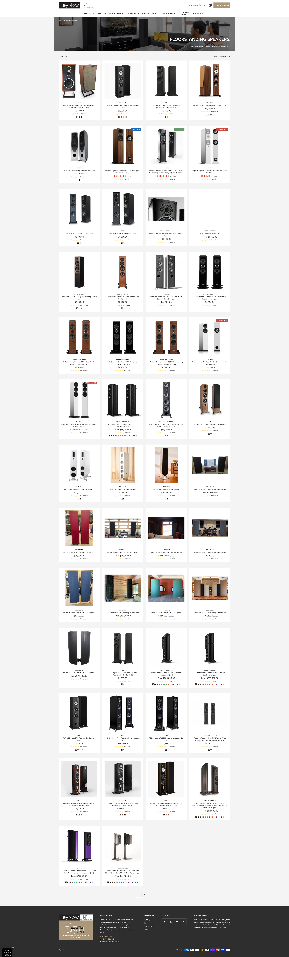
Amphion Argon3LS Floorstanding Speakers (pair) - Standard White (210, 363)
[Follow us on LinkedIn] (183, 921)
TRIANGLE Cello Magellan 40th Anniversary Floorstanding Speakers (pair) (123, 804)
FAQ (145, 923)
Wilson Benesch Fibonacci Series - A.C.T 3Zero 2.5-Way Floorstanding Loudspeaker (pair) (79, 872)
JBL (166, 103)
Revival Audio (79, 294)
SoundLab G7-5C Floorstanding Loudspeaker (210, 552)
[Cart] (210, 5)
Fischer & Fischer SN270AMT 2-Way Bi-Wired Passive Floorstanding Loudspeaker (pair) (210, 739)
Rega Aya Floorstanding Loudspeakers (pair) (79, 171)
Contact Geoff (222, 5)
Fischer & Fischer (166, 421)
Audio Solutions (209, 294)
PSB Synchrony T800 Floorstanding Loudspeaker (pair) (123, 739)
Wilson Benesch (166, 168)
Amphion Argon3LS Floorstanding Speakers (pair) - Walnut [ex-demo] (123, 172)
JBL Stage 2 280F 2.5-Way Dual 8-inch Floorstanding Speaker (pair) (166, 106)
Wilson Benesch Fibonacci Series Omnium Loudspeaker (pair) (210, 674)
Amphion (122, 168)
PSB (79, 231)
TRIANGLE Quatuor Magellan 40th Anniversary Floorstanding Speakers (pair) (79, 804)
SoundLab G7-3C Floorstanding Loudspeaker (79, 552)
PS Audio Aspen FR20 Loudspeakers (166, 489)
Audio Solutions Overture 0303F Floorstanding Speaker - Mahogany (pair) (79, 363)
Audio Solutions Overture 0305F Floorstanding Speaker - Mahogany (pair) (166, 363)
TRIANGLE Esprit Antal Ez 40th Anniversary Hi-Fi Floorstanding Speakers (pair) (166, 804)
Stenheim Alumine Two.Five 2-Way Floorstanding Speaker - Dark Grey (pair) (166, 298)
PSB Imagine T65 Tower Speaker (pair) (122, 233)
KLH (79, 103)
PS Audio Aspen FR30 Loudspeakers (123, 489)
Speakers (101, 13)
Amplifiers (89, 13)
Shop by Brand (169, 13)
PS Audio (79, 487)
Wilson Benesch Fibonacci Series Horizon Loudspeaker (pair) (122, 425)
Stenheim (166, 294)
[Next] (151, 894)
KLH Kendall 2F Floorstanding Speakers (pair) (210, 424)
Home (60, 20)
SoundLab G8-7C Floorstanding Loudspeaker (210, 613)
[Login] (205, 5)
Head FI (155, 13)
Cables (145, 13)
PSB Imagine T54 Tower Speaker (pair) (79, 233)
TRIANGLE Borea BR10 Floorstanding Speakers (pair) (79, 739)
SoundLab (210, 487)
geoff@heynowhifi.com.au (110, 941)
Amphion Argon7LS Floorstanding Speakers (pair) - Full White (210, 172)
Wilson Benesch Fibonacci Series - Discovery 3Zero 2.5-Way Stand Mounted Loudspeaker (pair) (122, 872)
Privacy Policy (148, 926)
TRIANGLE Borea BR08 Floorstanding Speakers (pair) (122, 106)
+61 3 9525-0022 (108, 936)
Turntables (133, 13)
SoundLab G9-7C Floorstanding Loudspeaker (79, 673)
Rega (79, 168)
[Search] (200, 5)
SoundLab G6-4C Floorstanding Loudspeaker (123, 552)
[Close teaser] (12, 948)
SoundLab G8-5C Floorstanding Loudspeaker (79, 613)
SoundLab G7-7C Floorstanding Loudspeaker (166, 613)
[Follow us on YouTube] (177, 921)
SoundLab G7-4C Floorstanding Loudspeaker (166, 552)
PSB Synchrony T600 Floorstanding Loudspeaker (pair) (166, 739)
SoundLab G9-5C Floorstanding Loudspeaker (123, 613)
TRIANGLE (122, 103)
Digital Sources (116, 13)
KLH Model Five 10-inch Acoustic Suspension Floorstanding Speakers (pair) (79, 106)
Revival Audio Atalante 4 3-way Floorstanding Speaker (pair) (123, 298)
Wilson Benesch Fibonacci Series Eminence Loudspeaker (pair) (166, 674)
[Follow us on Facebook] (165, 921)
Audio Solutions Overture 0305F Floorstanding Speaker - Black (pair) (122, 363)
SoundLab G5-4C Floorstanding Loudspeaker (210, 489)
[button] (7, 952)
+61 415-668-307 (108, 939)
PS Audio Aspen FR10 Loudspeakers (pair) (79, 489)
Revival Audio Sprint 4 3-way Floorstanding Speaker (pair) (79, 298)
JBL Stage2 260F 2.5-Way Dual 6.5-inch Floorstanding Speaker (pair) (123, 674)
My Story (147, 920)
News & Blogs (198, 13)
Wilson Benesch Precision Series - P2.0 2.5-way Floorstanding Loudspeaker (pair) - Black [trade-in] (166, 172)
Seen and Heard (184, 13)
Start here (222, 927)
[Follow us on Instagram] (171, 921)
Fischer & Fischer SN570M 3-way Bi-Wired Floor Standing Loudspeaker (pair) (166, 425)
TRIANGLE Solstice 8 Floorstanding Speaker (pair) (209, 105)
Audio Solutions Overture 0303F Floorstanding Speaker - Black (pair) (210, 298)
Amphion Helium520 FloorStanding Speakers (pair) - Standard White (79, 425)
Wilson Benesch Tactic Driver (210, 233)
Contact (146, 929)
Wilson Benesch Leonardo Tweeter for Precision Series (166, 235)
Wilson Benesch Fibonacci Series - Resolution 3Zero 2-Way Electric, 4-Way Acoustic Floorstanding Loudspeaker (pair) (210, 805)
